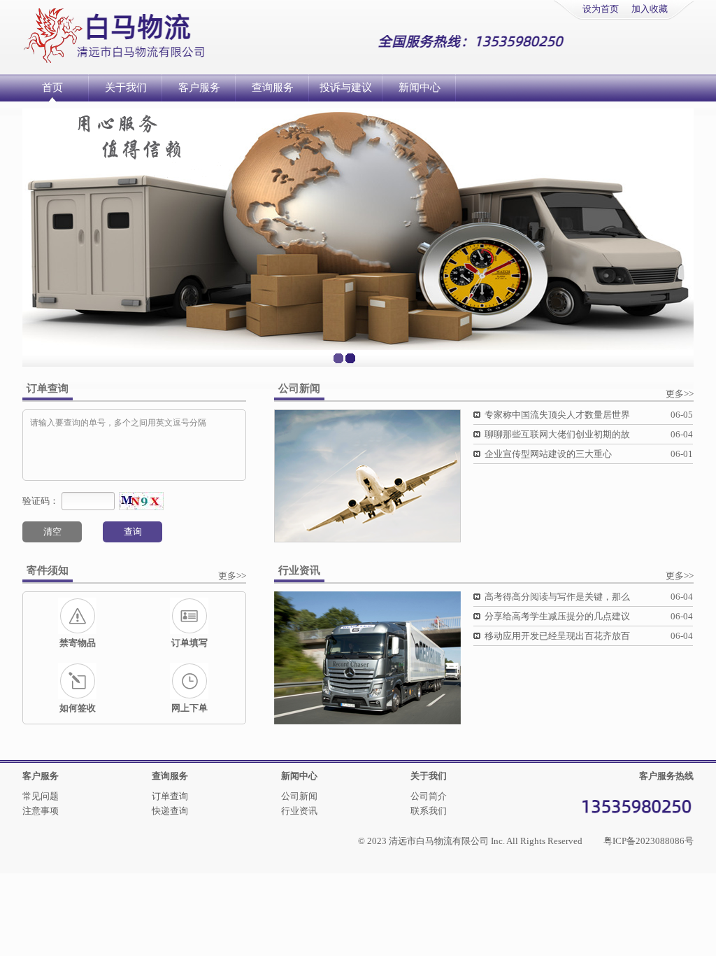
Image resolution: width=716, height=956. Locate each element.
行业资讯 (299, 811)
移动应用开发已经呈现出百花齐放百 (557, 636)
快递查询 (170, 811)
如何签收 (77, 708)
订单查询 (170, 796)
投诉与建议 (346, 87)
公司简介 (428, 796)
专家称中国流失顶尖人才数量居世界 (557, 414)
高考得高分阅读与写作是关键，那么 (557, 596)
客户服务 (199, 87)
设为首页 (600, 8)
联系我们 (428, 811)
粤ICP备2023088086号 (648, 841)
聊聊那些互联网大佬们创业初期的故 (557, 434)
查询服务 (273, 87)
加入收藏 (649, 8)
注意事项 (40, 811)
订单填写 (189, 643)
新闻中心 (420, 87)
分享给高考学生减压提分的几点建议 (557, 616)
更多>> (680, 393)
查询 (133, 531)
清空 (52, 531)
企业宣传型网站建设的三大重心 (548, 454)
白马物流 (146, 35)
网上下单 (189, 708)
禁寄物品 (77, 643)
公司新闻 (299, 796)
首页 (52, 87)
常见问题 (40, 796)
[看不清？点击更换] (141, 501)
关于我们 (126, 87)
